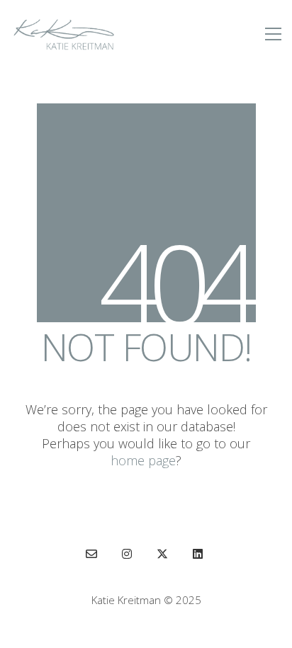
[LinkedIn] (198, 554)
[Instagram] (127, 554)
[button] (273, 34)
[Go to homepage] (64, 34)
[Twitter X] (162, 554)
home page (143, 460)
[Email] (91, 554)
